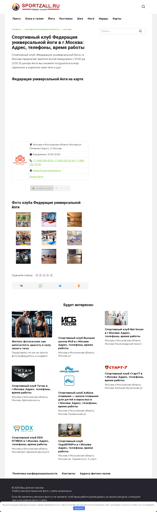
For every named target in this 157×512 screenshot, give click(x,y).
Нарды (103, 18)
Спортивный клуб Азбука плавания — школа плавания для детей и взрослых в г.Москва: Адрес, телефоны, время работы (78, 399)
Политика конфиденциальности (35, 473)
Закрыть (79, 508)
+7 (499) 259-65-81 (43, 160)
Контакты (68, 473)
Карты (117, 18)
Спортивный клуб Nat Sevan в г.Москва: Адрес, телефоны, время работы (124, 333)
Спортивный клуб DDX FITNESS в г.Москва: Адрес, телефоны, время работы (30, 441)
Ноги (91, 18)
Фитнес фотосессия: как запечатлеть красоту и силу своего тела (31, 345)
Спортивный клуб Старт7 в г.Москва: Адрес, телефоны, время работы (124, 377)
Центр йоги (36, 176)
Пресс (17, 18)
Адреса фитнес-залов (95, 473)
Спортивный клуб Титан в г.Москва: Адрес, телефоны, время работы (31, 389)
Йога (51, 18)
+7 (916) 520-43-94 (64, 160)
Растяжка (66, 18)
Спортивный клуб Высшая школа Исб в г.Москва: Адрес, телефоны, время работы (76, 343)
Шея (80, 18)
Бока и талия (34, 18)
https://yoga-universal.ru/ (47, 170)
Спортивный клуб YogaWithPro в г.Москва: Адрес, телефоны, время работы (75, 446)
